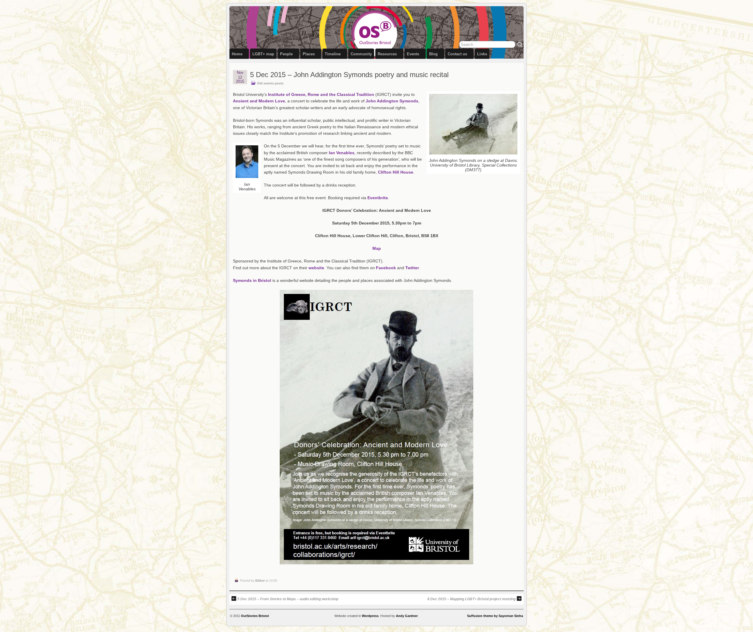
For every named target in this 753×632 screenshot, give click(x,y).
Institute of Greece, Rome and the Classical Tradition (321, 94)
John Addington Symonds (392, 101)
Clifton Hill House (395, 172)
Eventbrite (377, 197)
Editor (260, 580)
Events (413, 54)
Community (361, 54)
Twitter (412, 267)
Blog (433, 54)
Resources (387, 54)
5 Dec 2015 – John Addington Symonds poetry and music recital (349, 75)
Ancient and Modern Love (259, 101)
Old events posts (270, 83)
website (316, 267)
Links (482, 54)
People (286, 54)
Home (237, 54)
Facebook (386, 267)
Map (376, 248)
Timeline (333, 54)
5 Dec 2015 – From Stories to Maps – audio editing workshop (287, 599)
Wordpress (370, 616)
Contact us (457, 54)
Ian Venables (341, 152)
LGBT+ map (263, 54)
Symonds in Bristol (252, 280)
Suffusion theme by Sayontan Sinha (495, 616)
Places (309, 54)
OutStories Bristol (255, 616)
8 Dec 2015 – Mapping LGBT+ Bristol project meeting (471, 599)
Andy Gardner (407, 616)
